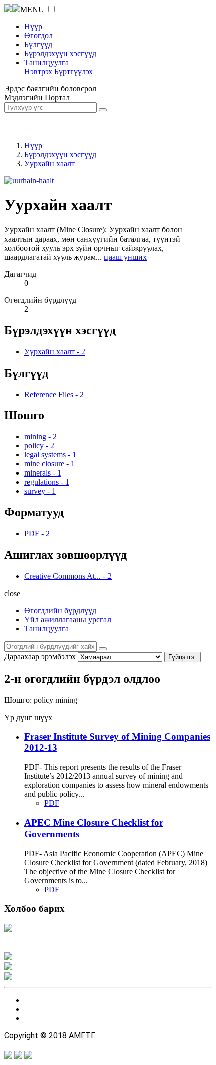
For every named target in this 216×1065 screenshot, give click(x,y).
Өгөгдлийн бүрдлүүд (60, 610)
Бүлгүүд (38, 44)
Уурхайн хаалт (49, 163)
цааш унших (125, 257)
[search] (103, 648)
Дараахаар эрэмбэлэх (40, 656)
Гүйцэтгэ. (182, 657)
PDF (51, 803)
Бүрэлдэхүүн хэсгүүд (60, 53)
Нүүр (33, 26)
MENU (32, 9)
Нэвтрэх (38, 71)
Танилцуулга (46, 62)
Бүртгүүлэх (73, 71)
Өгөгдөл (38, 35)
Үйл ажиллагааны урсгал (67, 619)
